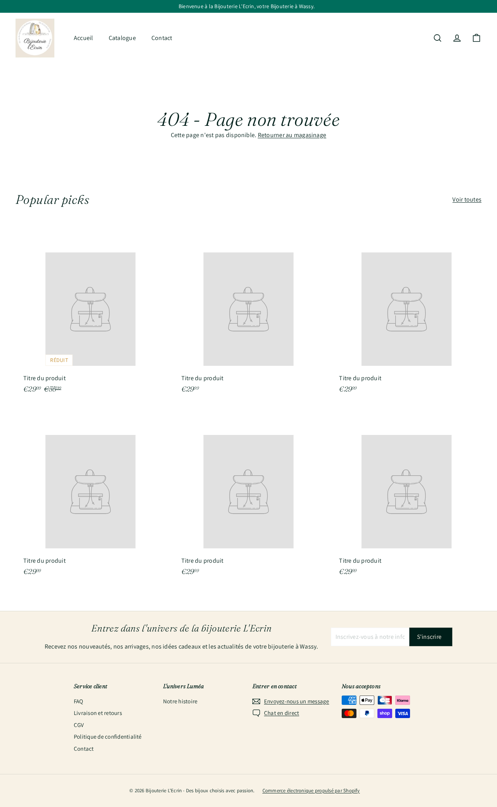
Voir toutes (466, 199)
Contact (161, 38)
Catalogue (122, 38)
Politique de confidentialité (108, 736)
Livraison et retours (98, 713)
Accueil (83, 38)
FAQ (78, 701)
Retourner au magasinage (292, 135)
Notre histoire (180, 701)
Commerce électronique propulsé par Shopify (311, 790)
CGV (79, 725)
